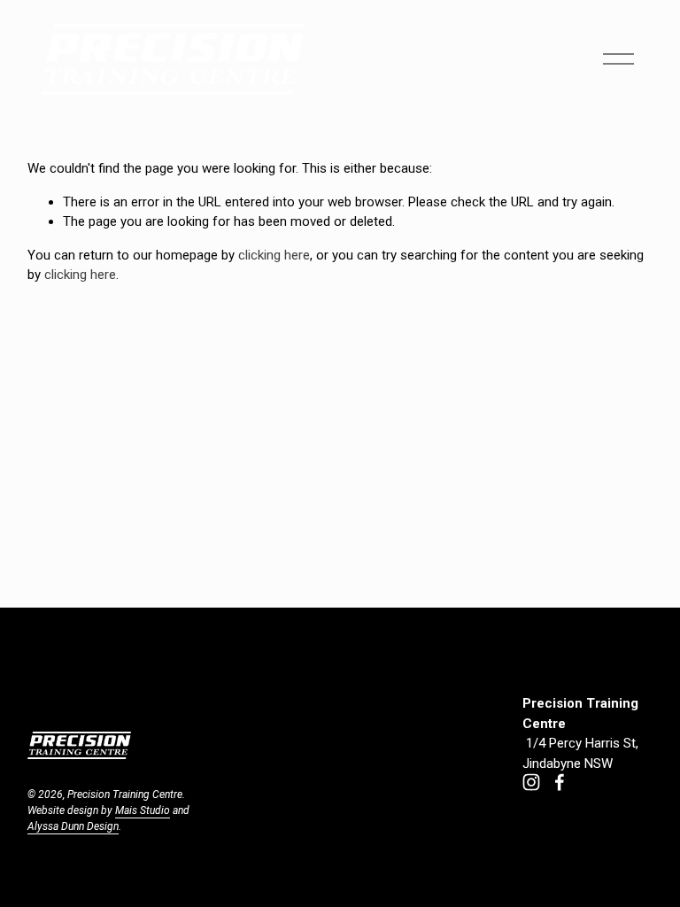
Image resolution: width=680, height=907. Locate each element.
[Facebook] (559, 782)
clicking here (274, 255)
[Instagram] (531, 782)
